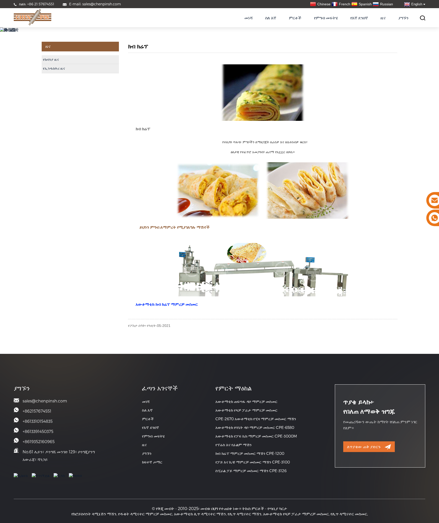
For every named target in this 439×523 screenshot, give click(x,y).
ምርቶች (295, 17)
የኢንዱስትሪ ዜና (54, 68)
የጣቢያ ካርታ (277, 508)
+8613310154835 (38, 421)
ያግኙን (403, 17)
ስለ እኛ (270, 17)
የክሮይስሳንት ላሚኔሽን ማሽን (93, 513)
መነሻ (248, 17)
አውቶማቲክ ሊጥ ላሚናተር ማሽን (200, 513)
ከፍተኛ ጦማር (152, 462)
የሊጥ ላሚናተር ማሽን (244, 513)
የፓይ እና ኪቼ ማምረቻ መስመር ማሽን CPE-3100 (252, 462)
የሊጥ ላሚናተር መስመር (349, 513)
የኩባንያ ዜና (51, 59)
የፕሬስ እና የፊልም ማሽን (233, 444)
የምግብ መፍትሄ (326, 17)
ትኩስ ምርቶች (253, 508)
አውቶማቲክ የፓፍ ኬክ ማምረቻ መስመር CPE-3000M (256, 436)
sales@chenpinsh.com (45, 400)
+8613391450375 (38, 431)
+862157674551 (37, 411)
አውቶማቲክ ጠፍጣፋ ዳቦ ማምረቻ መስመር (246, 401)
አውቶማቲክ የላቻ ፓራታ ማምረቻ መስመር (246, 410)
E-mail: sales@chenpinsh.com (95, 4)
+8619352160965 (39, 441)
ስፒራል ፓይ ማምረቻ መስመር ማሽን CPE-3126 (251, 470)
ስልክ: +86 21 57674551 (36, 4)
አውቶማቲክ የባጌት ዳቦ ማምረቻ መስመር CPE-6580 (254, 427)
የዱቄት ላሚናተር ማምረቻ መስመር (145, 513)
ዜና (383, 17)
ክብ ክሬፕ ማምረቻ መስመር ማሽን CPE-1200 (249, 453)
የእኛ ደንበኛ (359, 17)
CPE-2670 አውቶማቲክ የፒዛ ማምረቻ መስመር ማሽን (255, 418)
